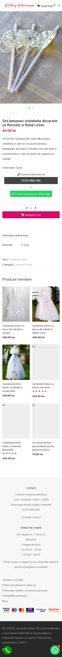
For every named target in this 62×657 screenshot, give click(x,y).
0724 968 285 (31, 180)
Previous (3, 57)
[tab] (31, 235)
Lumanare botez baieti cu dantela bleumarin (11, 446)
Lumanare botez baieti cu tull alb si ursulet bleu (12, 387)
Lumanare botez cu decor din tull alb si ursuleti (13, 329)
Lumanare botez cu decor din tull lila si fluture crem (43, 329)
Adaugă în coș (32, 214)
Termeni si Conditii (12, 579)
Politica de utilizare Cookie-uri (19, 585)
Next (59, 57)
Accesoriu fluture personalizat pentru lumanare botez (43, 446)
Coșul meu (47, 5)
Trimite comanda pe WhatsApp (32, 193)
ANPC (23, 642)
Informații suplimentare (15, 235)
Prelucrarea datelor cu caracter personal (24, 590)
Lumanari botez (23, 264)
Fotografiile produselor (15, 595)
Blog (4, 601)
